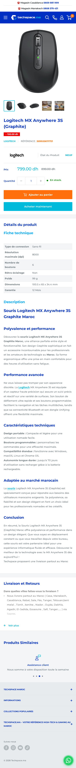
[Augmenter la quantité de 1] (41, 181)
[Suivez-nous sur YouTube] (20, 747)
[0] (69, 17)
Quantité (9, 180)
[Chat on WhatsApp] (68, 760)
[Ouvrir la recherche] (47, 17)
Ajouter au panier (40, 194)
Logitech (9, 141)
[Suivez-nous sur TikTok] (27, 747)
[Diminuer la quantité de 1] (21, 181)
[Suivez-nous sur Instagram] (13, 747)
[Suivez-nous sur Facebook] (6, 747)
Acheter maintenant (38, 206)
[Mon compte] (62, 17)
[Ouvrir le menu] (5, 17)
